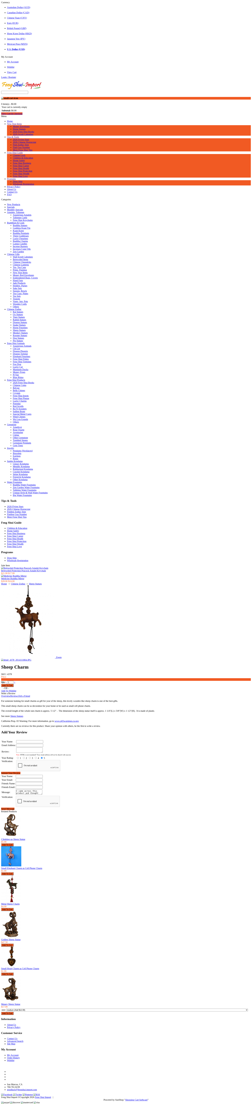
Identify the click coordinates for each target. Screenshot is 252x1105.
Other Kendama (20, 479)
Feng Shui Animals (16, 343)
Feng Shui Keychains (23, 220)
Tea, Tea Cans (19, 267)
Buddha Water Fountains (24, 485)
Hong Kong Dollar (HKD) (19, 33)
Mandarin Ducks (20, 369)
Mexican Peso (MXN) (17, 44)
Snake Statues (19, 325)
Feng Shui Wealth (21, 173)
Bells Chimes (19, 390)
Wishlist (10, 67)
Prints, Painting (20, 270)
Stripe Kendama (20, 474)
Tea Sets (17, 296)
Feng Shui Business (22, 163)
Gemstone (11, 424)
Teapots (16, 299)
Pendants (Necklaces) (23, 451)
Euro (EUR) (12, 23)
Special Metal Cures (22, 414)
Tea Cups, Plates (20, 293)
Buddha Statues (20, 225)
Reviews (14, 696)
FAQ (9, 194)
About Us (11, 189)
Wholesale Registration (23, 184)
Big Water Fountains (22, 495)
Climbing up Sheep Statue (13, 839)
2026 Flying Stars (21, 139)
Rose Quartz (18, 430)
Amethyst (17, 427)
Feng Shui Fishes (21, 359)
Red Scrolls (18, 406)
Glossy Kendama (21, 464)
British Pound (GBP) (16, 28)
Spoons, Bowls (20, 291)
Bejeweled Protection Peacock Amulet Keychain (23, 570)
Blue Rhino (18, 377)
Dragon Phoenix (20, 351)
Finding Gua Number (17, 514)
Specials (11, 207)
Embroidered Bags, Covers (25, 278)
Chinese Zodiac (14, 309)
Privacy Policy (13, 186)
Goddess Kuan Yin (21, 228)
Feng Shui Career (21, 165)
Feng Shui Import (43, 1097)
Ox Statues (18, 314)
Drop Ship (17, 181)
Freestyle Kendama (22, 477)
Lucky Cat (18, 367)
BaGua (16, 388)
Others (16, 306)
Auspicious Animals (22, 346)
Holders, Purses (20, 285)
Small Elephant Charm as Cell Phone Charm (21, 868)
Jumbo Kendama (15, 461)
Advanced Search (15, 1041)
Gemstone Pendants (22, 443)
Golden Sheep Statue (11, 939)
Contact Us (12, 192)
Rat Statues (18, 312)
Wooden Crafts (20, 304)
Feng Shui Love (20, 176)
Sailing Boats (19, 411)
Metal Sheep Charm (10, 904)
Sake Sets (17, 288)
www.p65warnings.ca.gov (67, 721)
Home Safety (19, 160)
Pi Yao (16, 375)
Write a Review (8, 693)
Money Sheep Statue (10, 1004)
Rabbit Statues (19, 320)
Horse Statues (19, 129)
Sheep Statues (19, 330)
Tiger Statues (19, 317)
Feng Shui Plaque (21, 398)
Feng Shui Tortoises (22, 361)
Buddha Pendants (21, 233)
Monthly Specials (15, 209)
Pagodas (17, 403)
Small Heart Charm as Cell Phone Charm (20, 968)
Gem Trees (18, 445)
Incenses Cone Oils (22, 249)
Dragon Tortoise (20, 354)
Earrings (17, 456)
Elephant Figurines (21, 356)
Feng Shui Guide (15, 152)
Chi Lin (16, 348)
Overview (5, 696)
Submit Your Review (10, 773)
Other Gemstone (20, 437)
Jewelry (10, 448)
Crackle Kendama (21, 471)
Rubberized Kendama (23, 469)
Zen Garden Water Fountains (26, 487)
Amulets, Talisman (15, 212)
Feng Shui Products (16, 380)
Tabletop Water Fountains (24, 490)
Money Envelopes (21, 126)
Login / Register (8, 77)
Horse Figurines (20, 327)
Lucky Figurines (20, 238)
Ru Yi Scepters (20, 409)
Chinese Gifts (13, 254)
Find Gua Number (21, 147)
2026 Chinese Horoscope (24, 142)
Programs (11, 179)
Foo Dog (17, 364)
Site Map (11, 1044)
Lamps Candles (20, 244)
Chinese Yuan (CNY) (17, 18)
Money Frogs (19, 372)
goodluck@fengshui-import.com (22, 1089)
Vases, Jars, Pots (20, 301)
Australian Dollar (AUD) (18, 7)
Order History (13, 1058)
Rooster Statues (20, 335)
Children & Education (23, 158)
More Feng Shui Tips (22, 150)
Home (10, 121)
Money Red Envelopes (23, 275)
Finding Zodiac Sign (16, 512)
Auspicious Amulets (22, 215)
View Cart (11, 72)
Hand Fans (18, 280)
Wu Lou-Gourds (20, 419)
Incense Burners (20, 246)
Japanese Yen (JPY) (16, 39)
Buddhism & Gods (15, 223)
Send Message (7, 809)
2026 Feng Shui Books (23, 131)
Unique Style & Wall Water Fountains (30, 492)
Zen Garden (18, 251)
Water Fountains (14, 482)
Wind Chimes (19, 416)
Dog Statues (18, 338)
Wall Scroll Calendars (23, 257)
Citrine (16, 435)
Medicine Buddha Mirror (12, 578)
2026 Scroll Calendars (23, 134)
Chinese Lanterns (21, 264)
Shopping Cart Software (136, 1100)
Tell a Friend (24, 696)
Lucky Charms (20, 401)
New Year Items (14, 124)
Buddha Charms (20, 241)
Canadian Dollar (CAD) (18, 12)
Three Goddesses (21, 236)
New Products (13, 204)
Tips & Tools (13, 137)
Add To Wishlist (8, 691)
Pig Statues (18, 340)
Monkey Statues (20, 333)
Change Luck (19, 155)
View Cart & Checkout (11, 113)
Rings (15, 458)
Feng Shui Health (21, 168)
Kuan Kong (18, 230)
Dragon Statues (20, 322)
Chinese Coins (19, 385)
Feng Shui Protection (22, 171)
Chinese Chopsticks (22, 262)
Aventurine (18, 432)
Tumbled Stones (20, 440)
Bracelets (17, 453)
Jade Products (19, 283)
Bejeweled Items (20, 259)
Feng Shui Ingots (21, 395)
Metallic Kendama (21, 466)
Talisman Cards (20, 217)
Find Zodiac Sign (21, 145)
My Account (13, 62)
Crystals (16, 393)
